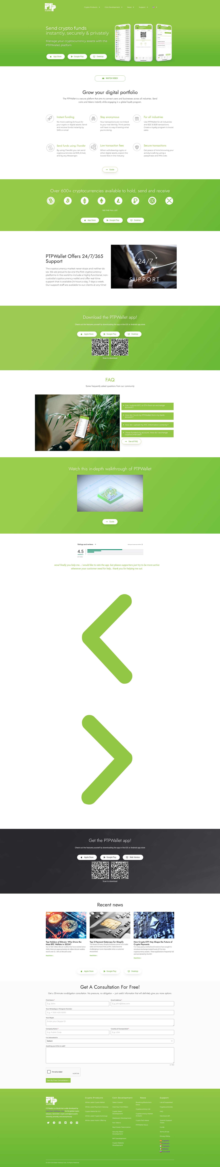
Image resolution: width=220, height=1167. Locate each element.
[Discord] (65, 1122)
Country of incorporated (120, 1029)
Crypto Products (90, 7)
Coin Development (112, 7)
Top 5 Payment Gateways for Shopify (107, 941)
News (129, 7)
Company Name (52, 1029)
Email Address (116, 1000)
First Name (50, 1000)
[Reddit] (71, 1122)
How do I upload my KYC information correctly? (146, 425)
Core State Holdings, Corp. (55, 1111)
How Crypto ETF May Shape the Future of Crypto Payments (153, 943)
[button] (147, 406)
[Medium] (76, 1122)
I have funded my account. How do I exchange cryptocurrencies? (146, 434)
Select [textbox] (50, 1041)
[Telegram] (54, 1122)
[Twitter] (48, 1122)
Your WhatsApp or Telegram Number (59, 1009)
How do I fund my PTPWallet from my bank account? (145, 416)
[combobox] (110, 1041)
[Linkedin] (59, 1122)
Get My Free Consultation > (58, 1080)
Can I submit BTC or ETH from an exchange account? (145, 406)
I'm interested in (52, 1037)
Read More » (50, 955)
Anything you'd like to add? (55, 1046)
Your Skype (50, 1018)
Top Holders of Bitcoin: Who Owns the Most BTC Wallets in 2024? (63, 943)
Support (142, 7)
